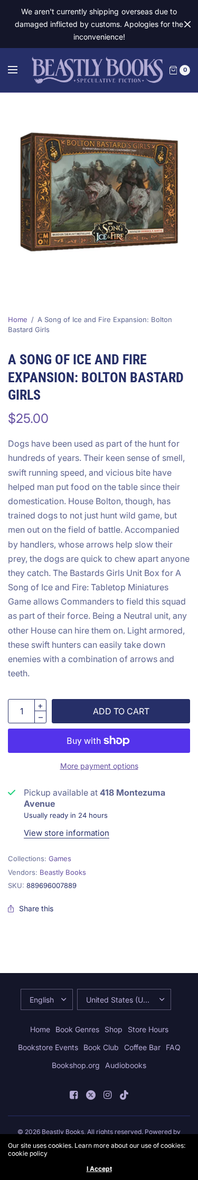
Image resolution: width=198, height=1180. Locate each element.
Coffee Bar (142, 1047)
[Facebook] (74, 1095)
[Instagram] (107, 1095)
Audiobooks (125, 1065)
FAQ (173, 1047)
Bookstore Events (48, 1047)
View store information (66, 833)
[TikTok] (124, 1095)
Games (60, 858)
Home (17, 319)
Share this (36, 908)
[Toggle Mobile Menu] (19, 70)
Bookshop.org (76, 1065)
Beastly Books (63, 872)
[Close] (187, 24)
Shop (113, 1029)
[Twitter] (91, 1095)
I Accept (99, 1169)
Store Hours (148, 1029)
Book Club (101, 1047)
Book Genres (77, 1029)
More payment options (99, 765)
